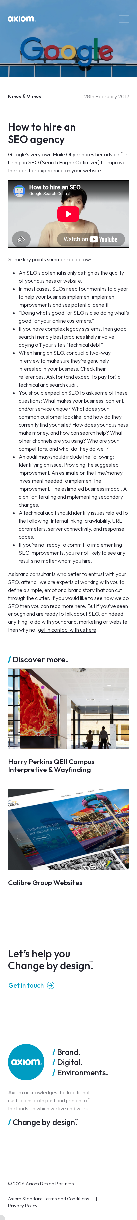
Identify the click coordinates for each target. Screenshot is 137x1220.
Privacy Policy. (23, 1206)
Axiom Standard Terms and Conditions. (49, 1199)
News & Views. (25, 96)
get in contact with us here (67, 629)
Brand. (69, 1052)
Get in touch (26, 985)
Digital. (70, 1062)
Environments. (82, 1072)
